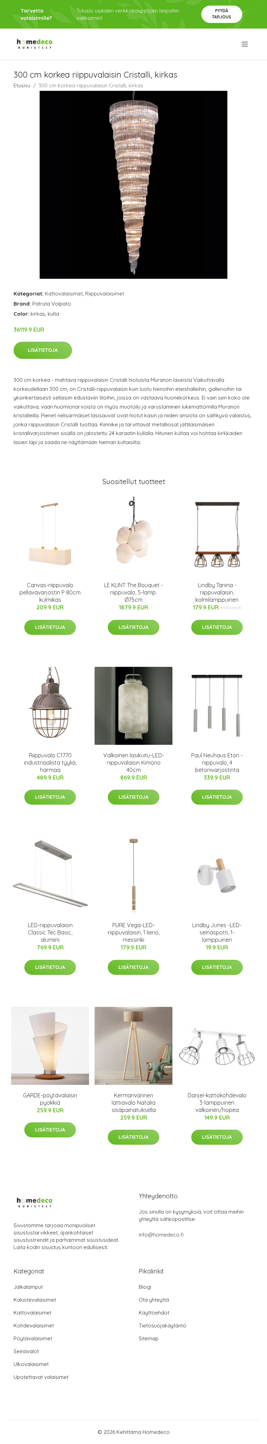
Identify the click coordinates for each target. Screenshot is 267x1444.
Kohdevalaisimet (34, 1325)
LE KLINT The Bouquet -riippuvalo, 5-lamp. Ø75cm (133, 592)
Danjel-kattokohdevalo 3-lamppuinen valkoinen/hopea (217, 1102)
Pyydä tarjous (221, 13)
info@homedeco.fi (161, 1234)
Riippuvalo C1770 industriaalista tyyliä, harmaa (50, 762)
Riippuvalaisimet (104, 293)
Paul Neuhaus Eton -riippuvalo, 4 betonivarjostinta (217, 762)
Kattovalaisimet (64, 293)
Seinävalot (26, 1351)
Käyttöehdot (154, 1312)
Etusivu (22, 85)
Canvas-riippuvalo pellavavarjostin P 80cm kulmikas (50, 592)
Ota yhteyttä (154, 1299)
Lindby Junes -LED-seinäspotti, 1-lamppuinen (217, 932)
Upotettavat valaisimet (41, 1377)
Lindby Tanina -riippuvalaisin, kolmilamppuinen (216, 592)
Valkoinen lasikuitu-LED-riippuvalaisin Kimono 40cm (133, 762)
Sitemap (149, 1338)
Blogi (145, 1287)
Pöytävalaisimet (33, 1338)
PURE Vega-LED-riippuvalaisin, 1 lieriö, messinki (134, 932)
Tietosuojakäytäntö (162, 1325)
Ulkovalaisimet (31, 1364)
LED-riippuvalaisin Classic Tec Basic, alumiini (50, 932)
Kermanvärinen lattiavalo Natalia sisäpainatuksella (134, 1102)
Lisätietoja (43, 350)
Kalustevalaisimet (35, 1299)
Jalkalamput (28, 1287)
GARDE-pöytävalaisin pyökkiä (50, 1099)
